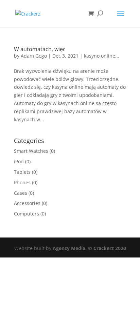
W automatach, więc (40, 49)
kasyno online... (101, 56)
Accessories (27, 203)
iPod (19, 161)
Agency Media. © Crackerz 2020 (89, 248)
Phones (22, 182)
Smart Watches (31, 151)
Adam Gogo (34, 56)
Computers (26, 213)
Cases (20, 193)
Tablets (22, 172)
